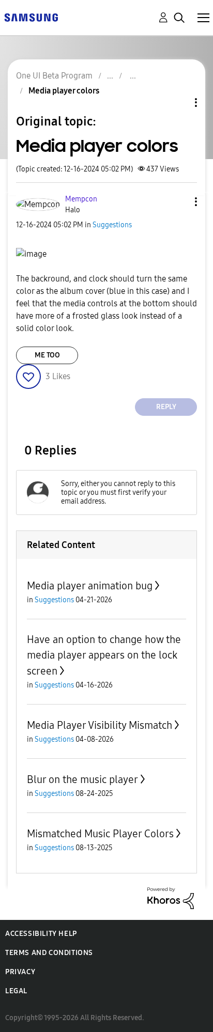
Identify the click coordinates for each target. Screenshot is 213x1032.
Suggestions (112, 225)
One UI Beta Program (54, 76)
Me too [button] (47, 355)
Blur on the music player (82, 779)
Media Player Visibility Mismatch (99, 725)
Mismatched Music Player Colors (100, 833)
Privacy (20, 971)
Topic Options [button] (178, 103)
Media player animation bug (90, 586)
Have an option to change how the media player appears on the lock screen (104, 655)
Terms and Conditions (49, 952)
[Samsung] (31, 17)
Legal (16, 991)
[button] (178, 202)
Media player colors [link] (63, 91)
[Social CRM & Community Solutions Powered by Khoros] (170, 897)
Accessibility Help (41, 933)
